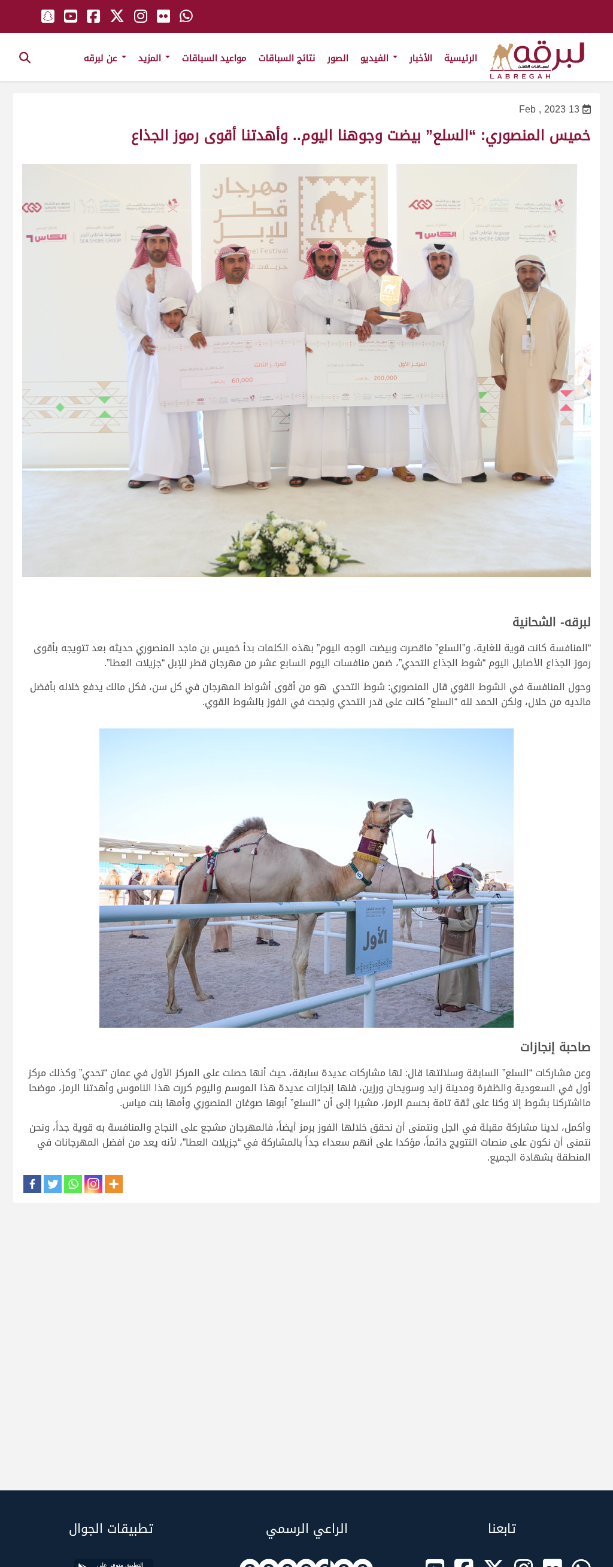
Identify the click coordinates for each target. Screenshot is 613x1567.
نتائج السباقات (287, 58)
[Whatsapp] (73, 1184)
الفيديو (376, 58)
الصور (337, 58)
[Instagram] (93, 1184)
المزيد (151, 58)
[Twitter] (53, 1184)
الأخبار (420, 58)
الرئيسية (460, 58)
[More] (114, 1184)
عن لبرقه (102, 58)
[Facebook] (32, 1184)
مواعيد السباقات (214, 58)
